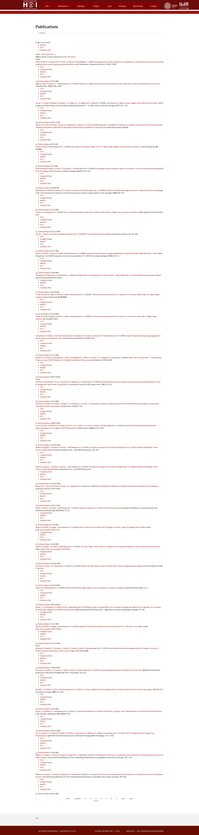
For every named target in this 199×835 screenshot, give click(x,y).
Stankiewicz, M (50, 382)
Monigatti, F (59, 358)
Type (47, 54)
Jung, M (64, 755)
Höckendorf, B (81, 733)
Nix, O (98, 103)
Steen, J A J (96, 358)
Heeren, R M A (79, 190)
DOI (42, 67)
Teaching (80, 6)
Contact (153, 6)
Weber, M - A (75, 103)
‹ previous (77, 798)
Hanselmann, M (41, 190)
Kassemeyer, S (50, 607)
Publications (63, 6)
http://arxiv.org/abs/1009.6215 (48, 530)
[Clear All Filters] (69, 57)
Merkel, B (60, 607)
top (37, 818)
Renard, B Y (59, 190)
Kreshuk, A (40, 382)
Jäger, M (39, 84)
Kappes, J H (48, 447)
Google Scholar (46, 69)
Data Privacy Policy (68, 831)
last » (131, 798)
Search (42, 33)
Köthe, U (51, 190)
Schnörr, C (64, 447)
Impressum (130, 831)
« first (68, 798)
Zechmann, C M (63, 103)
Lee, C (75, 425)
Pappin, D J (66, 404)
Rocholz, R (56, 755)
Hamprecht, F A (55, 62)
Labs (47, 6)
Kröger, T (54, 508)
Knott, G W (84, 648)
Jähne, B (67, 294)
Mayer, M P (90, 382)
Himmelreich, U (72, 125)
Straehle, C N (49, 648)
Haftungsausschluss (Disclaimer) (150, 831)
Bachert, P (82, 125)
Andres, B (39, 253)
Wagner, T (84, 62)
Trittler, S (39, 212)
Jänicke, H (101, 733)
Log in (117, 831)
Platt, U (65, 62)
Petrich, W (91, 125)
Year (52, 54)
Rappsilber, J (78, 358)
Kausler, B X (63, 733)
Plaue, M (46, 147)
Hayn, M (39, 62)
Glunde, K (89, 336)
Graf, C (69, 425)
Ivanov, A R (68, 358)
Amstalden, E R (79, 336)
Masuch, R (62, 125)
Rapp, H (53, 294)
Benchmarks (138, 6)
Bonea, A (54, 253)
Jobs (110, 6)
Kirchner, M (68, 190)
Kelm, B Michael (51, 103)
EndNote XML (45, 50)
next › (123, 798)
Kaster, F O (40, 103)
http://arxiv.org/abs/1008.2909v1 (49, 629)
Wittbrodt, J (92, 733)
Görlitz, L (39, 234)
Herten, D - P (53, 84)
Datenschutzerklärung (48, 831)
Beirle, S (46, 62)
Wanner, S (39, 755)
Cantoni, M (75, 648)
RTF (42, 47)
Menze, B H (72, 62)
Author (38, 54)
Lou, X (58, 382)
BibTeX (43, 45)
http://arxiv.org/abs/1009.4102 (58, 549)
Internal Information (104, 831)
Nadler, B (61, 253)
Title (43, 54)
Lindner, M (54, 733)
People (96, 6)
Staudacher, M (41, 275)
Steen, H (119, 358)
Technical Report (44, 81)
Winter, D (87, 358)
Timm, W (48, 486)
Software (122, 6)
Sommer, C (59, 648)
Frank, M (39, 147)
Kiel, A (45, 84)
